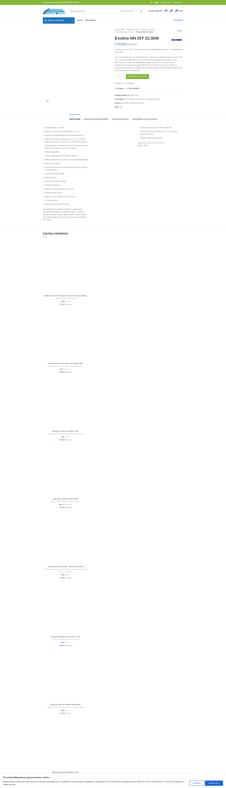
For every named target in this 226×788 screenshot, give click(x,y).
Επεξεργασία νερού (72, 639)
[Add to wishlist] (87, 243)
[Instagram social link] (154, 2)
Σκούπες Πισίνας (64, 569)
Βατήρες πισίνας (63, 434)
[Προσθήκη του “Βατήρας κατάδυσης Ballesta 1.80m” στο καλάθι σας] (87, 724)
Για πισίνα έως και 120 (123, 49)
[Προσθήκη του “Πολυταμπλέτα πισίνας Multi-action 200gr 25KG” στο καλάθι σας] (87, 316)
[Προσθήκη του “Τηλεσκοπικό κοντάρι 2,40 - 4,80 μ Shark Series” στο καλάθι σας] (87, 519)
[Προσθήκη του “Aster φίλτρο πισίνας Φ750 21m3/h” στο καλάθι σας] (87, 451)
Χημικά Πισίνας (60, 298)
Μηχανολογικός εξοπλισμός (60, 501)
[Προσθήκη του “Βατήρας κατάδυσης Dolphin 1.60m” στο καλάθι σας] (87, 383)
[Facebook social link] (151, 2)
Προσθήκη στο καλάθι (137, 76)
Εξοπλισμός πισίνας (133, 29)
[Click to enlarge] (47, 101)
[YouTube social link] (157, 2)
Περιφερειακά (52, 434)
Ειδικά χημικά (71, 298)
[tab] (74, 118)
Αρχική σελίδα (120, 29)
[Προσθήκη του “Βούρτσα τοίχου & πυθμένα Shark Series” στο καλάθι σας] (87, 657)
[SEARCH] (141, 11)
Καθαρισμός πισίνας (51, 569)
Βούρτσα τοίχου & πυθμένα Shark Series (65, 704)
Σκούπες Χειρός (79, 707)
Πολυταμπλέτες (65, 366)
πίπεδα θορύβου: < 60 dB (54, 128)
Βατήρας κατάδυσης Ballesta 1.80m (65, 772)
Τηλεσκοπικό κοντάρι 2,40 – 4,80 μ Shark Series (65, 567)
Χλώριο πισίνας (77, 366)
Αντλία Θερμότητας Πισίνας (124, 32)
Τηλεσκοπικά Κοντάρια (79, 569)
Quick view (87, 253)
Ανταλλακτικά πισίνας (65, 572)
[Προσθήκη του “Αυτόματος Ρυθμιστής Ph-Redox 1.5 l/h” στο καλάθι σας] (87, 589)
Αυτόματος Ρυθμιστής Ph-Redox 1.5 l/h (65, 637)
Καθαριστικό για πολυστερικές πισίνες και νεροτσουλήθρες (65, 296)
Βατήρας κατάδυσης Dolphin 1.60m (65, 431)
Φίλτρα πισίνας (75, 501)
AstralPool (125, 103)
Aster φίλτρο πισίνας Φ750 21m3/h (65, 499)
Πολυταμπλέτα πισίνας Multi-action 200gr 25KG (65, 363)
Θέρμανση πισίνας (148, 29)
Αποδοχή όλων (214, 783)
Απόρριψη (197, 783)
